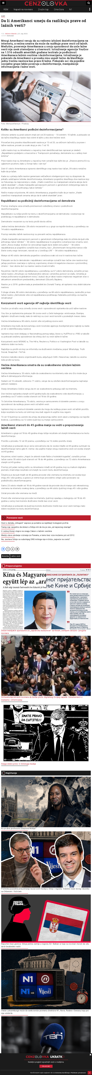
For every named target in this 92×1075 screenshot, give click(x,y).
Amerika (5, 556)
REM (6, 9)
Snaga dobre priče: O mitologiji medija (18, 764)
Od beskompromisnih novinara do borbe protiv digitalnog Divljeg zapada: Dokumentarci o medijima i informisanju (42, 698)
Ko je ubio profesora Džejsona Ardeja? (18, 828)
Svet (3, 16)
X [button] (89, 1072)
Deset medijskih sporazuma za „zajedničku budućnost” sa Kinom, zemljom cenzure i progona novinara (43, 631)
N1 (70, 9)
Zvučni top (43, 9)
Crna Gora (59, 9)
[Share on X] (8, 549)
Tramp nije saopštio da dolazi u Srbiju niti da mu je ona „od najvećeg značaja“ (36, 527)
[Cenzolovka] (46, 3)
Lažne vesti (15, 556)
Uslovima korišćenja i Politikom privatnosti (70, 1072)
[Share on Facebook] (3, 549)
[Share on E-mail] (17, 549)
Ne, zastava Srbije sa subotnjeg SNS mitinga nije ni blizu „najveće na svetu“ (35, 539)
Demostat (10, 36)
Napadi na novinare (23, 9)
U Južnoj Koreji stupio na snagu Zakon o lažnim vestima (26, 531)
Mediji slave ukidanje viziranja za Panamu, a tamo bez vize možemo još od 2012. (38, 535)
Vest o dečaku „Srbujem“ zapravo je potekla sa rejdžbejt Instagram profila (34, 523)
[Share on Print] (13, 549)
